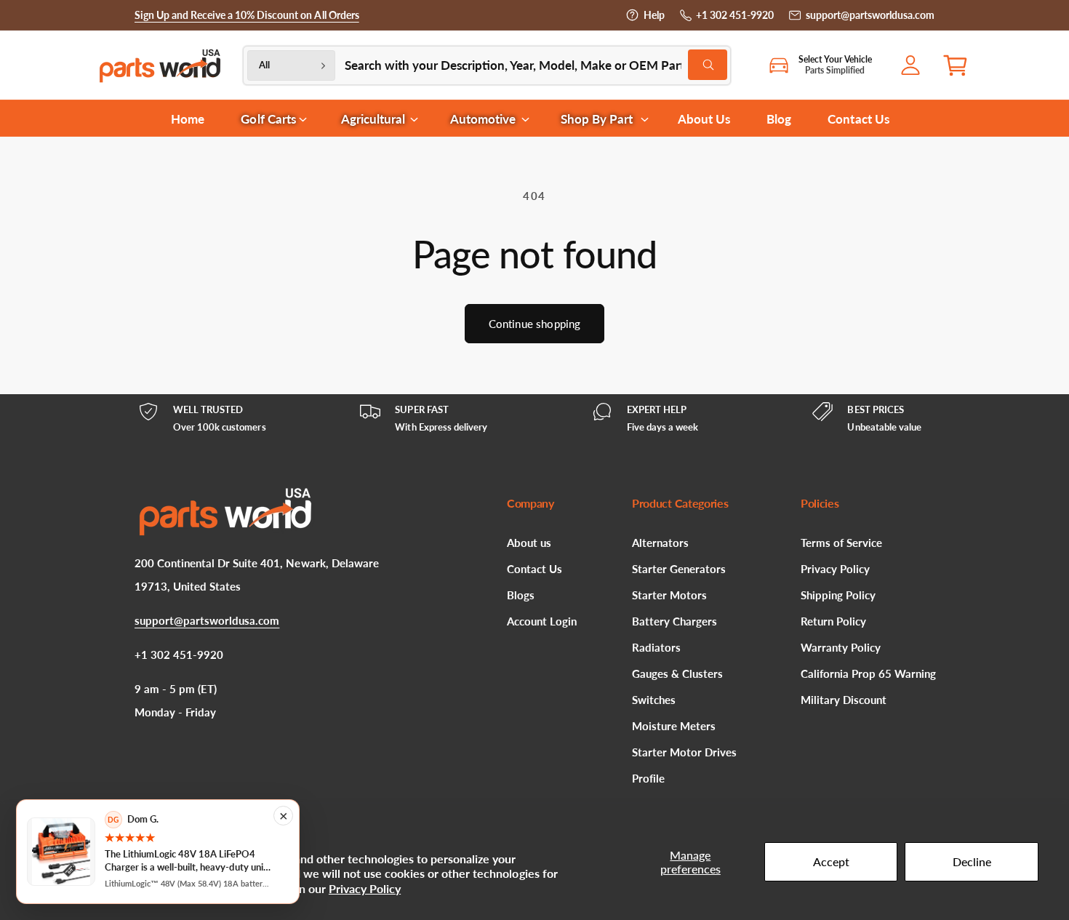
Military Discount (843, 699)
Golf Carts (268, 119)
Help (654, 15)
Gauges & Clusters (677, 673)
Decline (972, 861)
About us (529, 542)
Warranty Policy (841, 647)
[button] (961, 65)
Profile (648, 778)
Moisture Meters (674, 725)
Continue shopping (535, 323)
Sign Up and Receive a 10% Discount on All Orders (247, 15)
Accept (831, 861)
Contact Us (534, 568)
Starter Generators (679, 568)
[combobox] (536, 65)
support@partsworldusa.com (870, 15)
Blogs (520, 594)
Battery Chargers (674, 621)
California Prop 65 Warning (868, 673)
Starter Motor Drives (684, 752)
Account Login (542, 621)
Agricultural (373, 119)
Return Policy (833, 621)
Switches (654, 699)
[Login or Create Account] (914, 65)
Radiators (656, 647)
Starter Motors (669, 594)
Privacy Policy (365, 888)
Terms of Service (841, 542)
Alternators (660, 542)
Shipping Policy (838, 594)
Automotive (483, 119)
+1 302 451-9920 (735, 15)
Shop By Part (597, 119)
